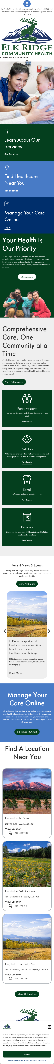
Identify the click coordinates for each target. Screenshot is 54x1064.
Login (7, 227)
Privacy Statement (30, 1060)
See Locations (11, 190)
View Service (27, 421)
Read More (15, 673)
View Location (13, 828)
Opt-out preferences (15, 1060)
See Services (11, 154)
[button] (49, 1026)
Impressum (42, 1060)
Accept (27, 1054)
